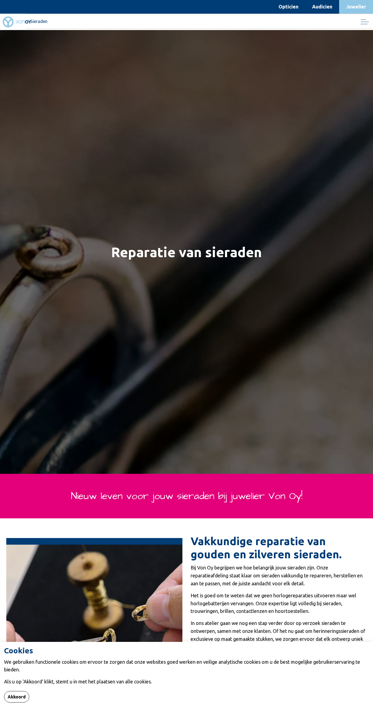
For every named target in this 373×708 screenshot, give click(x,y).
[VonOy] (17, 21)
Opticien (288, 6)
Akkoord (17, 696)
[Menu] (365, 22)
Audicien (322, 6)
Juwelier (356, 6)
